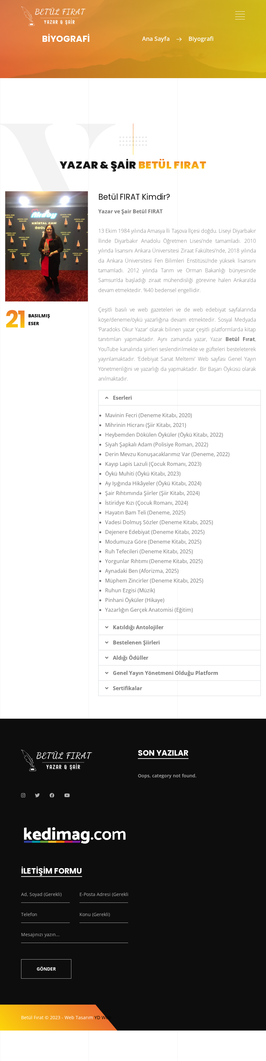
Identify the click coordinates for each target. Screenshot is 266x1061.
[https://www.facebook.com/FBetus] (52, 795)
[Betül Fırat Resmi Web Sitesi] (53, 11)
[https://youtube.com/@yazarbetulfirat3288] (67, 795)
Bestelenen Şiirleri (136, 642)
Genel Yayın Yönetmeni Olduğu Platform (165, 673)
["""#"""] (23, 795)
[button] (179, 397)
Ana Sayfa (156, 38)
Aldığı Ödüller (130, 657)
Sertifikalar (127, 688)
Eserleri (122, 397)
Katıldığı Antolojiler (138, 627)
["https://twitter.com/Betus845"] (37, 795)
